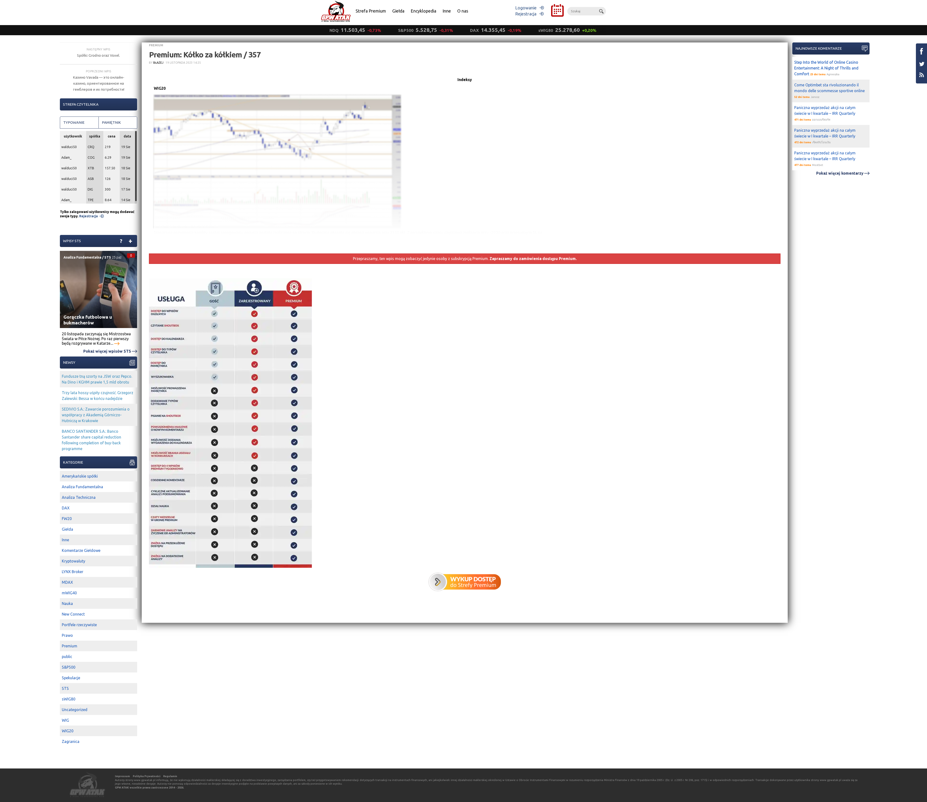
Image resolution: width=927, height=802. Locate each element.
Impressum (122, 776)
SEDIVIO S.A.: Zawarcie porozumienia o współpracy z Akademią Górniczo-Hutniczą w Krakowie (96, 415)
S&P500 (68, 667)
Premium (156, 45)
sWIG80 (68, 699)
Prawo (67, 635)
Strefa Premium (371, 10)
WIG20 (67, 731)
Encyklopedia (423, 10)
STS (107, 257)
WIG (65, 720)
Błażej (158, 62)
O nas (462, 10)
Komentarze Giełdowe (81, 550)
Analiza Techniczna (79, 497)
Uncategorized (74, 709)
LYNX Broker (72, 571)
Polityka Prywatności (146, 776)
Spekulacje (71, 678)
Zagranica (70, 741)
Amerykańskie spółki (80, 476)
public (67, 656)
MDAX (67, 582)
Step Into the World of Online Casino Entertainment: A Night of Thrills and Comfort (826, 68)
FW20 (67, 518)
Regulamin (170, 776)
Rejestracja (525, 13)
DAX (66, 508)
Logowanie (526, 7)
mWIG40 (69, 593)
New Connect (73, 614)
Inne (446, 10)
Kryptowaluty (73, 561)
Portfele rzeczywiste (79, 625)
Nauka (67, 603)
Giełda (398, 10)
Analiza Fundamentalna (82, 257)
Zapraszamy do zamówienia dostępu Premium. (533, 258)
